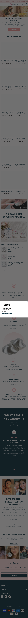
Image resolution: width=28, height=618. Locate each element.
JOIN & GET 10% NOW (7, 313)
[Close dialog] (27, 300)
